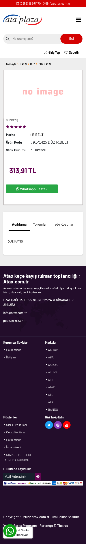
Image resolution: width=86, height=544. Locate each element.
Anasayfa (11, 64)
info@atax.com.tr (58, 3)
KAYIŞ (23, 64)
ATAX (51, 387)
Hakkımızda (13, 350)
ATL (50, 394)
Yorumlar (40, 224)
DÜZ (32, 64)
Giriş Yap (54, 52)
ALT (50, 380)
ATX (50, 402)
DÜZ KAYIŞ (45, 64)
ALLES (52, 372)
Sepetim (74, 52)
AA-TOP (53, 350)
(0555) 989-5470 (30, 3)
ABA (51, 357)
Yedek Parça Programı (20, 525)
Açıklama (19, 224)
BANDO (53, 409)
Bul (71, 38)
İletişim (11, 357)
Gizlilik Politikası (16, 425)
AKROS (53, 365)
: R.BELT (36, 134)
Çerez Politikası (16, 432)
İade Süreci (13, 447)
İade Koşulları (64, 224)
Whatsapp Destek (33, 189)
